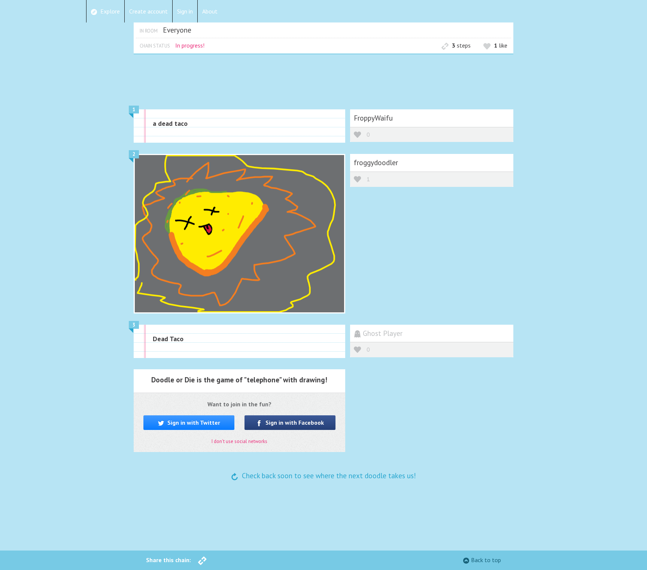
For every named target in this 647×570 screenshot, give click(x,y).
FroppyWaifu (373, 117)
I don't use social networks (239, 441)
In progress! (189, 45)
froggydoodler (376, 162)
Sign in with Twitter (193, 422)
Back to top (486, 560)
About (210, 11)
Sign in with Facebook (294, 422)
